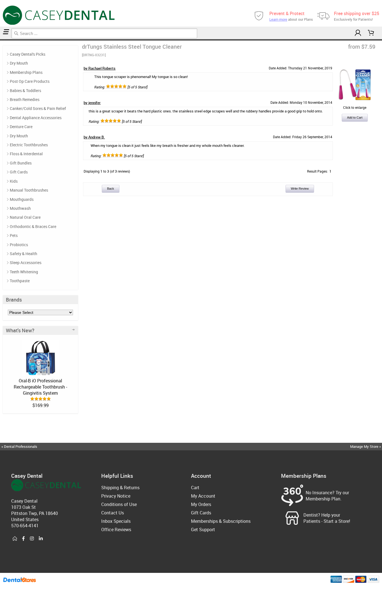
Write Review (300, 188)
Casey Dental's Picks (27, 54)
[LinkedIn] (41, 539)
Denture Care (21, 126)
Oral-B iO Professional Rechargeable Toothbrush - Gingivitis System (40, 387)
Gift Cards (19, 172)
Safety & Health (23, 253)
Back (110, 188)
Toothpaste (20, 280)
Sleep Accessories (25, 262)
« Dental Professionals (19, 446)
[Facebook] (23, 539)
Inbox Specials (116, 521)
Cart (195, 487)
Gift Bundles (21, 163)
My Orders (201, 504)
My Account (203, 496)
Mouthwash (20, 208)
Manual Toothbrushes (29, 190)
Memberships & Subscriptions (221, 521)
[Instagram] (32, 539)
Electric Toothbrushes (29, 144)
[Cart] (371, 32)
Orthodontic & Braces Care (33, 226)
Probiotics (19, 244)
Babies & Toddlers (25, 90)
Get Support (203, 529)
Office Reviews (116, 529)
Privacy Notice (115, 496)
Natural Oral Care (25, 217)
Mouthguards (22, 199)
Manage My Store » (366, 446)
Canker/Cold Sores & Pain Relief (38, 108)
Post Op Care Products (29, 81)
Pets (14, 235)
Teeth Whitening (24, 271)
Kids (14, 181)
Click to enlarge (354, 107)
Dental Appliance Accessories (36, 117)
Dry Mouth (19, 63)
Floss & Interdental (26, 153)
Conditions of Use (119, 504)
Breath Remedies (24, 99)
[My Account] (358, 32)
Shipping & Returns (120, 487)
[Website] (15, 539)
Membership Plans (26, 72)
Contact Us (112, 513)
